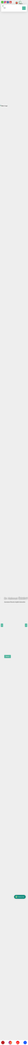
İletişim (7, 656)
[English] (20, 2)
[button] (26, 625)
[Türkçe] (16, 2)
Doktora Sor (21, 897)
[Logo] (4, 7)
